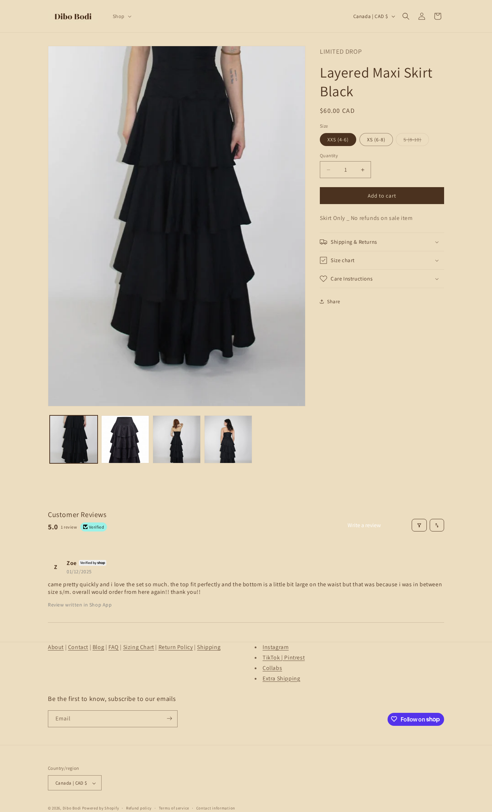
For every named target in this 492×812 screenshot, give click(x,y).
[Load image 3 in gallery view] (177, 439)
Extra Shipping (281, 678)
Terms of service (174, 808)
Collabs (272, 667)
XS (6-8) (376, 139)
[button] (121, 16)
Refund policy (139, 808)
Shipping (208, 647)
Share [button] (333, 301)
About (56, 647)
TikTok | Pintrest (284, 657)
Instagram (276, 647)
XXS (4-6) (338, 139)
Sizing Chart (138, 647)
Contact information (215, 808)
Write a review (364, 525)
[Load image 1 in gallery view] (74, 439)
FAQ (113, 647)
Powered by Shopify (100, 808)
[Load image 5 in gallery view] (228, 439)
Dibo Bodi (72, 808)
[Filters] (419, 525)
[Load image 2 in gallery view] (125, 439)
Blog (98, 647)
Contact (78, 647)
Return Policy (175, 647)
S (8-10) (416, 141)
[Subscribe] (169, 718)
